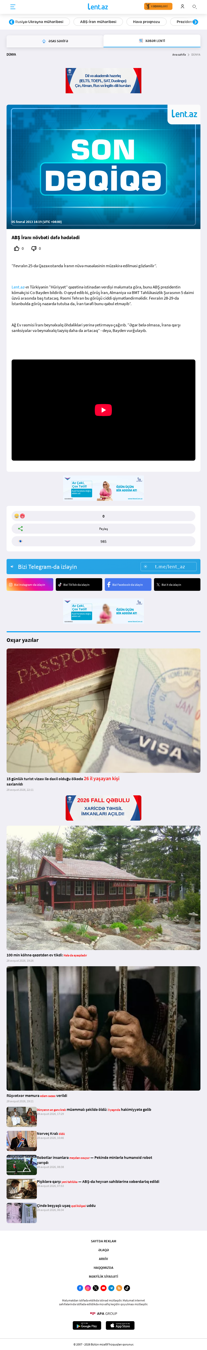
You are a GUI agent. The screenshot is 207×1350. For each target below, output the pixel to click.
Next (195, 22)
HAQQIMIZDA (103, 1267)
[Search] (195, 6)
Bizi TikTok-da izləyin (76, 585)
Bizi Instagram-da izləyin (29, 585)
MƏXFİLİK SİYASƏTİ (103, 1276)
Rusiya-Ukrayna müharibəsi (39, 22)
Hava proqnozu (146, 22)
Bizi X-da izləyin (171, 585)
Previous (12, 22)
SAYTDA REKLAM (103, 1241)
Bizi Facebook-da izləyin (127, 585)
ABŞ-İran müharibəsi (98, 22)
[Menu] (12, 7)
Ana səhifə (179, 54)
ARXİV (103, 1258)
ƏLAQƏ (103, 1250)
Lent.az (18, 287)
